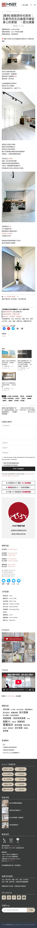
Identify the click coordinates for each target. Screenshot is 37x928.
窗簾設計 (5, 400)
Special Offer (11, 564)
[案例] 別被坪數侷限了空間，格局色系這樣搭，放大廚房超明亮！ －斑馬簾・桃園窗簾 (10, 411)
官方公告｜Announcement (10, 606)
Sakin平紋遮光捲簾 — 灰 (11, 296)
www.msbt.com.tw (15, 846)
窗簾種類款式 (9, 312)
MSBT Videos (12, 696)
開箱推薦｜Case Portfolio (13, 11)
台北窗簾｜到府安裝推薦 (12, 396)
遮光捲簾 (10, 158)
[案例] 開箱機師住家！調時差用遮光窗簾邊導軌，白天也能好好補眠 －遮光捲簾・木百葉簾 (24, 363)
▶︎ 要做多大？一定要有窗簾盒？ (18, 487)
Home (3, 11)
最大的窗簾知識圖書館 (15, 803)
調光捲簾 (18, 725)
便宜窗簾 (6, 709)
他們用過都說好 (13, 825)
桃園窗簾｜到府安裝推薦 (14, 718)
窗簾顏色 (10, 400)
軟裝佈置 (26, 725)
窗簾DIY (7, 721)
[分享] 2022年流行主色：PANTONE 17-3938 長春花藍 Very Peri (27, 410)
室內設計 (6, 713)
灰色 (10, 226)
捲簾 (15, 76)
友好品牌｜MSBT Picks (9, 601)
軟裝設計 (11, 728)
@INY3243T (10, 861)
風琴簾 (5, 731)
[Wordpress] (19, 897)
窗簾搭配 (21, 721)
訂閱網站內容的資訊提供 (10, 747)
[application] (18, 682)
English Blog (11, 555)
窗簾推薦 (29, 398)
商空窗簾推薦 (29, 396)
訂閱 (31, 910)
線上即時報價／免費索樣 (16, 817)
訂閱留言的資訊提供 (8, 750)
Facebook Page (12, 553)
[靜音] (30, 690)
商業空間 (22, 396)
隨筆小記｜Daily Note (9, 620)
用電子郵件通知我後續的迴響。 (12, 463)
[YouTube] (24, 897)
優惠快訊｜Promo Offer (10, 598)
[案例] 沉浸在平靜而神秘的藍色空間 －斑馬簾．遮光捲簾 (9, 362)
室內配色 (17, 398)
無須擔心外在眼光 (7, 233)
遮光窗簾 (22, 400)
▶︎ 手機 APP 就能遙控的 (18, 492)
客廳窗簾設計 (29, 709)
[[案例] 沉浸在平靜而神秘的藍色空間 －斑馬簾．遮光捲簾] (9, 354)
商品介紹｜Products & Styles (11, 604)
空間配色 (23, 398)
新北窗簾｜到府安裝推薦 (11, 715)
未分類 (5, 612)
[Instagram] (9, 897)
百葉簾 (28, 718)
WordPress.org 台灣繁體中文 (11, 753)
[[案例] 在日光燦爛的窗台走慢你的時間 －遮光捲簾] (9, 376)
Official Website (12, 549)
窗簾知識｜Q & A (8, 615)
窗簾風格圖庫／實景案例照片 (11, 314)
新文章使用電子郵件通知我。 (11, 465)
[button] (31, 5)
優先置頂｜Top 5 (8, 596)
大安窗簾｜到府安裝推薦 (8, 398)
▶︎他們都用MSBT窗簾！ (18, 483)
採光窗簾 (23, 712)
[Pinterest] (14, 897)
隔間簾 (26, 728)
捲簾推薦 (14, 713)
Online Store (11, 566)
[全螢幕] (33, 690)
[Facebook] (4, 897)
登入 (4, 744)
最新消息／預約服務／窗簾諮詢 (12, 316)
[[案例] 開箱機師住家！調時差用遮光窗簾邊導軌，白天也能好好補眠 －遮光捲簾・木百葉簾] (25, 354)
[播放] (4, 690)
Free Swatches (12, 559)
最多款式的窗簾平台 (15, 810)
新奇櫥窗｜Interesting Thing (11, 609)
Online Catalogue (13, 561)
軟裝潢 (5, 728)
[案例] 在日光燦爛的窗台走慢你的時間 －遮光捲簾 (9, 384)
